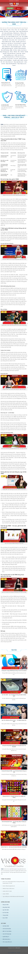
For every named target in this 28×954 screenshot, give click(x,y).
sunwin (8, 29)
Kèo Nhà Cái (19, 38)
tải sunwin (6, 31)
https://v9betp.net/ (6, 46)
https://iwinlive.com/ (8, 38)
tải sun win (2, 36)
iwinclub (24, 43)
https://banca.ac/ (9, 62)
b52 (3, 33)
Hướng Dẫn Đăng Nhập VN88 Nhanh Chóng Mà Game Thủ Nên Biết (14, 746)
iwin (18, 29)
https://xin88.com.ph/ (6, 41)
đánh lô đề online (23, 58)
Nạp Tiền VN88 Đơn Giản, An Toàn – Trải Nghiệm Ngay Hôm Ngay (14, 721)
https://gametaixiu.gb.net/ (7, 48)
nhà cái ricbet (12, 31)
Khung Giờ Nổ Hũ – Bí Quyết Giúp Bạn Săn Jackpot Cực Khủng (14, 797)
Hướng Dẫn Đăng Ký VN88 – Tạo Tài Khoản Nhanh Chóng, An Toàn (14, 771)
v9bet (24, 45)
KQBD (11, 50)
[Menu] (2, 4)
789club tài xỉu (16, 33)
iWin (19, 51)
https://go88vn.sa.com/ (13, 36)
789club (22, 33)
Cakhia (19, 50)
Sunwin (23, 53)
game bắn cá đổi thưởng (6, 34)
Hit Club (15, 50)
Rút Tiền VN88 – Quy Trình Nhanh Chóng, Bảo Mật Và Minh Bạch (14, 695)
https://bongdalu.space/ (16, 46)
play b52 (5, 53)
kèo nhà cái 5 (21, 55)
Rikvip (11, 51)
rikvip (12, 29)
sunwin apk (18, 53)
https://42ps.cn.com (21, 63)
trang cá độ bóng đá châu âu (8, 56)
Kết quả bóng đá (22, 48)
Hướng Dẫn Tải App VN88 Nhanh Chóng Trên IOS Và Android (14, 670)
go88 (18, 60)
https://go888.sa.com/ (9, 55)
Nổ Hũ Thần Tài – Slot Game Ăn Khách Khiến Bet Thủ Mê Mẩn (14, 846)
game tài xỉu (23, 41)
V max (20, 45)
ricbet (17, 31)
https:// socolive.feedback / (6, 60)
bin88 (21, 60)
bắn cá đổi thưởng (8, 33)
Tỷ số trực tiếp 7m (22, 40)
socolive (25, 60)
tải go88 (22, 29)
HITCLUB (17, 56)
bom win (4, 45)
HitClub (22, 51)
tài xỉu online (11, 40)
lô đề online (9, 45)
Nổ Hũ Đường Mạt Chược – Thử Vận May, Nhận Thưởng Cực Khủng (14, 822)
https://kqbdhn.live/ (12, 952)
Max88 (25, 36)
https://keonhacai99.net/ (11, 63)
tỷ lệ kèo (3, 63)
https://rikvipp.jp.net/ (4, 51)
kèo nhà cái (23, 34)
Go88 (16, 55)
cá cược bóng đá (16, 34)
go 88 (26, 29)
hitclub (1, 31)
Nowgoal (5, 29)
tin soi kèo (16, 58)
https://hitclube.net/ (23, 31)
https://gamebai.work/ (18, 62)
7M (1, 29)
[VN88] (14, 4)
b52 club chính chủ (11, 53)
